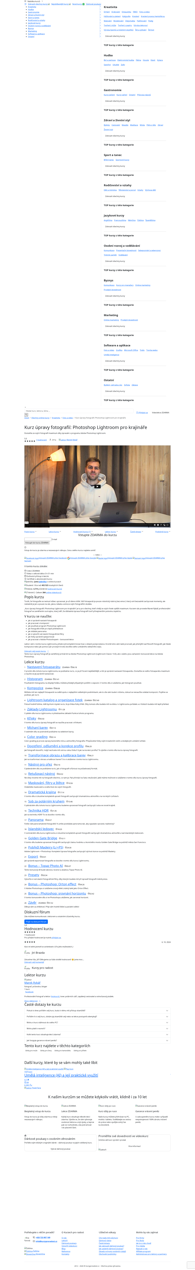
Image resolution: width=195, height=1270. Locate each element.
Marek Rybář (72, 440)
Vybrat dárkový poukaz (60, 1149)
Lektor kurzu (110, 531)
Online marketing (142, 285)
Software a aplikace (36, 34)
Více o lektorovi (31, 1001)
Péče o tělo (151, 125)
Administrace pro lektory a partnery (151, 1254)
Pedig (150, 21)
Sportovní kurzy (122, 160)
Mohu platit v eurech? (36, 1028)
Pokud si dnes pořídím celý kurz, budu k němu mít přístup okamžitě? (56, 1010)
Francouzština (120, 220)
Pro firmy (140, 1238)
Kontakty (65, 1254)
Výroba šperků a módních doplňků (118, 30)
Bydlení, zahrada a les (113, 385)
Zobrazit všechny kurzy (38, 4)
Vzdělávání (123, 255)
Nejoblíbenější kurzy (60, 4)
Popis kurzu (29, 531)
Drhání (107, 12)
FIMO (135, 12)
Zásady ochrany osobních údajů (112, 1251)
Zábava (135, 385)
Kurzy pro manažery (124, 285)
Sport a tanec (33, 17)
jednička (43, 581)
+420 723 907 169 (43, 1237)
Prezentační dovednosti (126, 250)
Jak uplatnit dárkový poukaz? (111, 1248)
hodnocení (41, 440)
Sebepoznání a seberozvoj (149, 250)
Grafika (119, 350)
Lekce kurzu (54, 531)
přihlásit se (56, 937)
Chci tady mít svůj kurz (108, 1238)
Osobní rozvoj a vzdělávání (39, 25)
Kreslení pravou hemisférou (153, 16)
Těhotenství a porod (127, 190)
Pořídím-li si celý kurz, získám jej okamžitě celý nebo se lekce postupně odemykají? (62, 1016)
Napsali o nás (141, 1248)
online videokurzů (53, 592)
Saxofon (107, 64)
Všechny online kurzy (40, 418)
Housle (146, 60)
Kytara (160, 60)
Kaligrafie (126, 16)
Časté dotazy (135, 531)
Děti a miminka (110, 190)
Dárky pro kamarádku (63, 1050)
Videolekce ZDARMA (160, 412)
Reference (66, 1251)
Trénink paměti (110, 255)
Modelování (118, 21)
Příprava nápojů (144, 95)
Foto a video (144, 12)
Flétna (138, 60)
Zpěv (123, 64)
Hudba (31, 9)
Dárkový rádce (105, 1240)
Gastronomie (33, 12)
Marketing (32, 31)
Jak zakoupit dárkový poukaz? (111, 1246)
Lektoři (65, 1240)
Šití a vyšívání (140, 30)
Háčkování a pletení (112, 16)
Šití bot (151, 30)
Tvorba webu (152, 350)
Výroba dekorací (141, 25)
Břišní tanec (109, 160)
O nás (64, 1238)
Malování (108, 21)
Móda (142, 125)
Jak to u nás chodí (143, 1243)
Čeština (140, 220)
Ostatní (31, 36)
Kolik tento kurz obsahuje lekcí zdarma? (44, 1034)
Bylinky (107, 125)
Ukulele (116, 64)
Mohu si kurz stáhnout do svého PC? (42, 1022)
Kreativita (32, 7)
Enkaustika (126, 12)
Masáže (125, 125)
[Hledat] (26, 414)
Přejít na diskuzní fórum (36, 921)
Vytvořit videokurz (69, 1246)
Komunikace (109, 250)
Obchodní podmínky (107, 1254)
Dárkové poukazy (93, 4)
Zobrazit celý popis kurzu (35, 651)
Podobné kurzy (161, 531)
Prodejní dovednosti (112, 289)
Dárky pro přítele (80, 1050)
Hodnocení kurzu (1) (82, 531)
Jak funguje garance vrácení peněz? (42, 1040)
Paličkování (141, 21)
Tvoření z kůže (110, 25)
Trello (142, 350)
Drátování (115, 12)
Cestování (116, 125)
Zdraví (160, 125)
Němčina (132, 220)
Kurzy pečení (109, 95)
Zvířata (127, 385)
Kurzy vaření (122, 95)
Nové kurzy (77, 4)
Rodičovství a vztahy (36, 20)
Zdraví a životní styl (36, 15)
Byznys (31, 28)
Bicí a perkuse (110, 60)
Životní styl (108, 129)
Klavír (153, 60)
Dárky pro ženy (46, 1050)
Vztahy (140, 190)
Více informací (134, 1146)
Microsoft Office (131, 350)
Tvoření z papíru (125, 25)
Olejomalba (130, 21)
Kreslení (135, 16)
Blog (63, 1248)
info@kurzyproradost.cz (46, 1241)
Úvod (26, 418)
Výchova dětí (150, 190)
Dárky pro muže (31, 1050)
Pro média (140, 1246)
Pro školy (140, 1240)
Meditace (134, 125)
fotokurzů (55, 996)
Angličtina (108, 220)
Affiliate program (143, 1251)
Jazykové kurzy (34, 23)
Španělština (150, 220)
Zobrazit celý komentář (34, 962)
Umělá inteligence (111, 354)
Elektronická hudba (125, 60)
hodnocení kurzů (54, 589)
